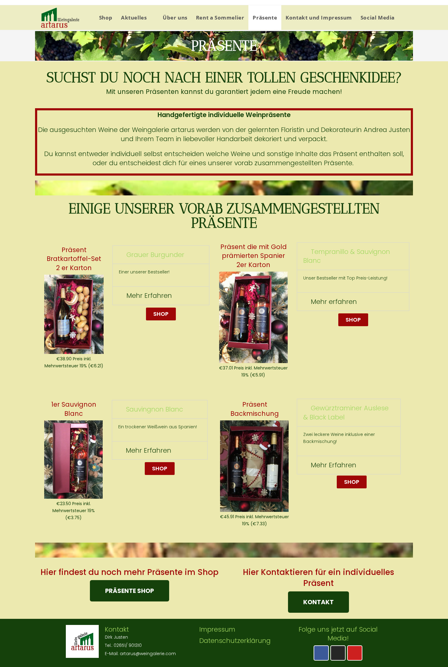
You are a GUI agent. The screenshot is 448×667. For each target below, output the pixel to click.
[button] (161, 314)
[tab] (161, 255)
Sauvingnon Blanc (154, 409)
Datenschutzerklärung (235, 640)
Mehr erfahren (334, 301)
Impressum (217, 629)
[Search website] (405, 17)
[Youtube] (354, 653)
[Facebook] (321, 653)
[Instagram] (338, 653)
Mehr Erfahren (149, 295)
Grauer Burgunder (155, 254)
